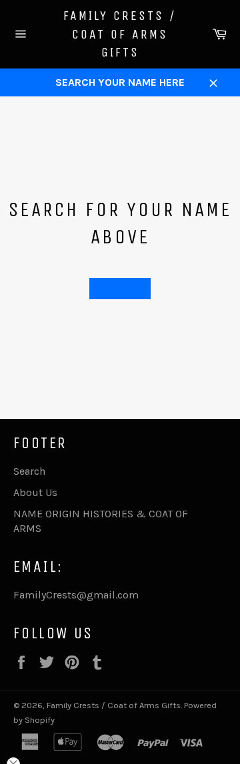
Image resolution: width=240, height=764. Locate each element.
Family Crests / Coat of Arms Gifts (120, 34)
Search (29, 471)
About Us (35, 492)
